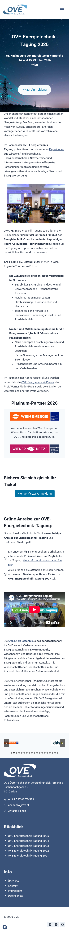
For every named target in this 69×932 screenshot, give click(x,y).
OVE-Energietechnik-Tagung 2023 (28, 845)
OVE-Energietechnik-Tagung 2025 (28, 835)
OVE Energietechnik (20, 640)
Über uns (13, 881)
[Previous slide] (6, 743)
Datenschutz (15, 895)
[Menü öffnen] (62, 9)
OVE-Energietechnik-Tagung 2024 (28, 840)
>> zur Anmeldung (34, 89)
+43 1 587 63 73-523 (21, 799)
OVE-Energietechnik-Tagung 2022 (28, 850)
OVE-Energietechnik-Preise (37, 382)
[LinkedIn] (50, 924)
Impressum (15, 890)
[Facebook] (56, 924)
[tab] (11, 753)
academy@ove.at (18, 805)
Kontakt (13, 886)
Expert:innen (56, 149)
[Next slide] (62, 743)
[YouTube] (62, 924)
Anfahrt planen (17, 810)
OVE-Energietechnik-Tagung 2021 (28, 855)
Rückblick (14, 826)
